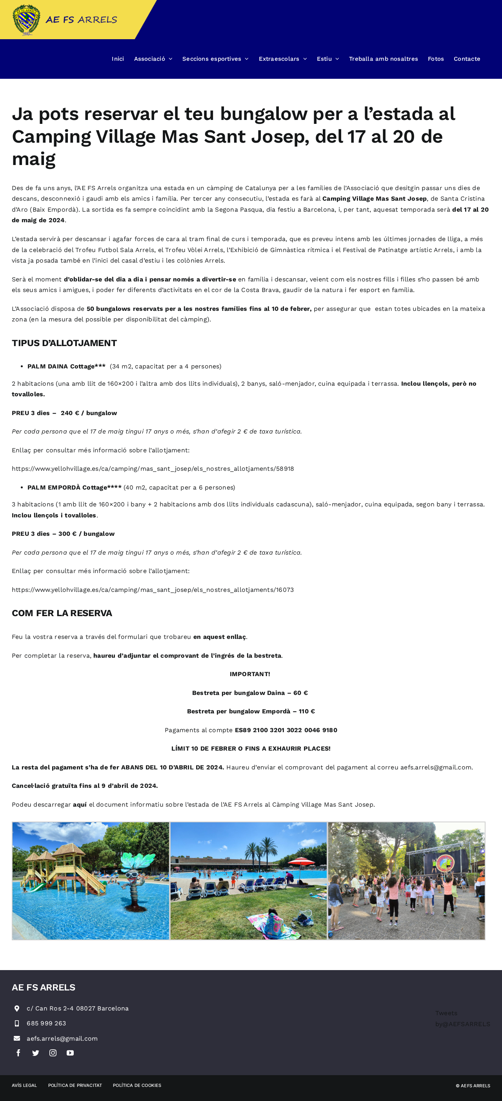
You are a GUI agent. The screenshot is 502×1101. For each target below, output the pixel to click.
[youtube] (70, 1052)
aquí (80, 804)
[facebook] (18, 1052)
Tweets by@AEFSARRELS (462, 1018)
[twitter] (35, 1052)
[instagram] (53, 1052)
